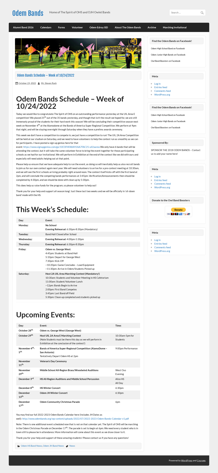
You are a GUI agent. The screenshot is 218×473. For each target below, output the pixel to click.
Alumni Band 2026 (23, 27)
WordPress (186, 460)
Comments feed (162, 90)
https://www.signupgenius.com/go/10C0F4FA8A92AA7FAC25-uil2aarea (61, 146)
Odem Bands (27, 13)
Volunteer (77, 27)
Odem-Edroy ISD (99, 27)
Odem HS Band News (31, 445)
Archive (152, 27)
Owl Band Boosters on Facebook (165, 61)
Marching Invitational (175, 27)
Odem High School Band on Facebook (168, 48)
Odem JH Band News (53, 445)
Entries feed (160, 87)
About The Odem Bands (128, 27)
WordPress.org (162, 94)
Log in (157, 83)
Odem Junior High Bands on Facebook (168, 54)
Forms (61, 27)
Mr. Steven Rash (49, 83)
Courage (201, 460)
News (72, 445)
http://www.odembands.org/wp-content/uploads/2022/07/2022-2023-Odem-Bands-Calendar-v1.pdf (75, 418)
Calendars (45, 27)
